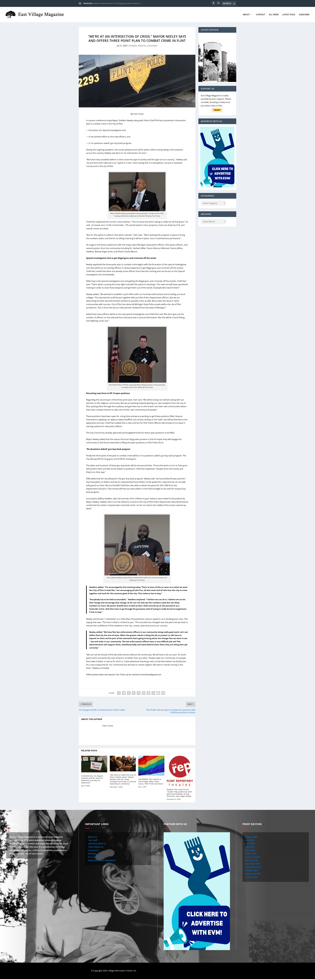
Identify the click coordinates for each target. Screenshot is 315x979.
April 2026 (250, 850)
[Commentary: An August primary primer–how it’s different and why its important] (94, 764)
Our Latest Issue (96, 857)
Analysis (133, 45)
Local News (152, 45)
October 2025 (251, 870)
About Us (92, 837)
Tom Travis (107, 725)
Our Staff (92, 840)
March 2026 (251, 853)
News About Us (95, 847)
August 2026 (251, 837)
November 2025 (253, 867)
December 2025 (252, 863)
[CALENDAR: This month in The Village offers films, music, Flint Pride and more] (151, 766)
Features (142, 45)
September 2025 (253, 873)
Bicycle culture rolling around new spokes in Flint (114, 3)
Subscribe (304, 15)
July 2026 (249, 840)
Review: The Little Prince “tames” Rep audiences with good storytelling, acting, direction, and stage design (179, 792)
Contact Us (93, 850)
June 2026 (250, 843)
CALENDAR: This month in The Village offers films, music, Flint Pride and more (150, 781)
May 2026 (250, 847)
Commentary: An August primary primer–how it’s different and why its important (92, 779)
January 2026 (251, 860)
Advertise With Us (97, 843)
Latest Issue (288, 15)
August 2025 (251, 877)
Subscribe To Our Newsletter (102, 860)
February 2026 (252, 857)
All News (274, 15)
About (246, 15)
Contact (260, 15)
